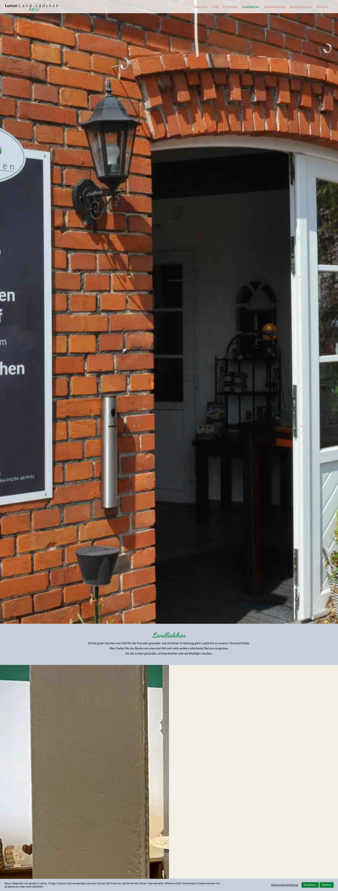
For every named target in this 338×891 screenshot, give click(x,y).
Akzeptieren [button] (310, 884)
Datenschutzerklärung (284, 884)
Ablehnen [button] (326, 884)
